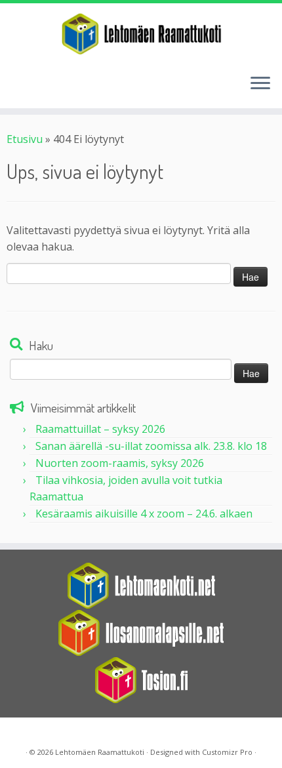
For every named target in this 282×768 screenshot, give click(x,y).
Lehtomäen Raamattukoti (99, 752)
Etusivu (25, 139)
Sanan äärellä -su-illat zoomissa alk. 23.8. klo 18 (151, 446)
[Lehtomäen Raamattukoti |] (141, 34)
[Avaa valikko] (260, 84)
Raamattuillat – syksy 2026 (100, 429)
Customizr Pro (227, 752)
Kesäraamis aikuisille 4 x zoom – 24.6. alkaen (143, 513)
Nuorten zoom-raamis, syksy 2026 (119, 463)
